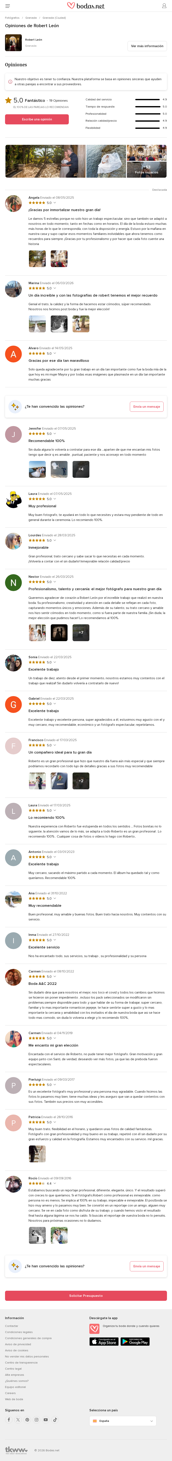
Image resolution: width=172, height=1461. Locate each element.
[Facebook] (9, 1420)
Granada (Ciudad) (54, 18)
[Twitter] (18, 1420)
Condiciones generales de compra (28, 1338)
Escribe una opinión (37, 119)
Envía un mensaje (146, 407)
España (104, 1421)
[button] (86, 407)
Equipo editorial (15, 1387)
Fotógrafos (12, 18)
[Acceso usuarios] (164, 6)
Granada (31, 18)
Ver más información (147, 46)
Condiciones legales (19, 1332)
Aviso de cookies (16, 1350)
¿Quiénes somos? (17, 1381)
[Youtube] (46, 1420)
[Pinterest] (27, 1420)
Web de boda (14, 1399)
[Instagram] (36, 1420)
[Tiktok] (55, 1420)
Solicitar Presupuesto (86, 1296)
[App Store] (104, 1345)
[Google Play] (135, 1345)
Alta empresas (14, 1375)
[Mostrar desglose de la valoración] (54, 202)
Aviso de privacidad (18, 1344)
